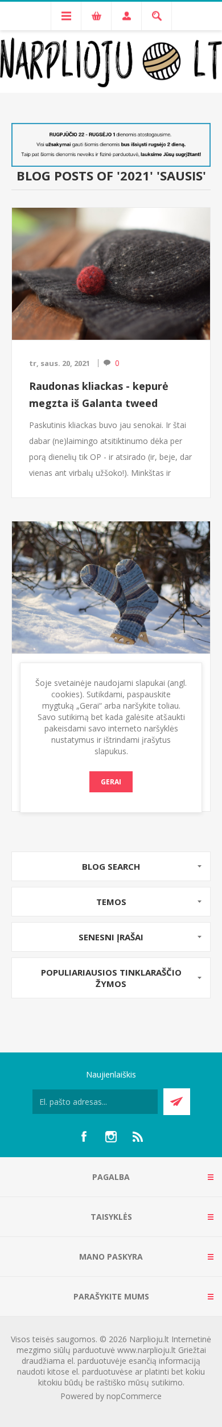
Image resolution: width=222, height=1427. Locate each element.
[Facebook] (84, 1137)
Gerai (111, 782)
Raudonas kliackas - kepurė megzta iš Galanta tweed (98, 394)
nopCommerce (134, 1396)
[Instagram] (111, 1137)
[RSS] (138, 1137)
